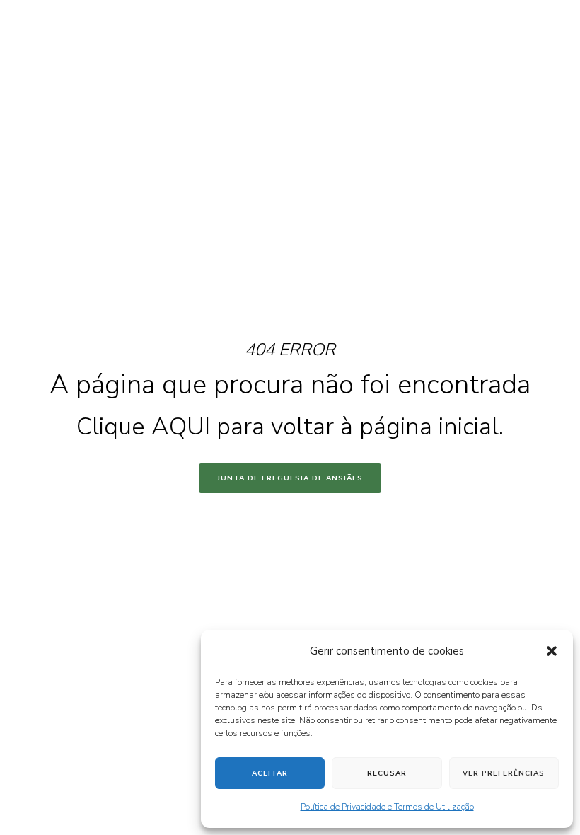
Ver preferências (504, 773)
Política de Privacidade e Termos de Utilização (387, 806)
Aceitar (270, 773)
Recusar (387, 773)
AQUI (180, 426)
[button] (552, 651)
